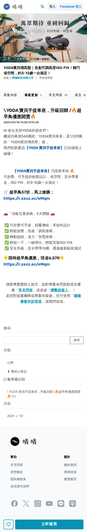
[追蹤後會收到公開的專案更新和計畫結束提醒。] (8, 524)
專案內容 (10, 95)
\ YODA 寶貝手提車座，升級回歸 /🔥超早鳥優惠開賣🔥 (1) (44, 393)
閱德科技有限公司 (23, 77)
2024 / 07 (15, 416)
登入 (52, 6)
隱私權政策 (18, 479)
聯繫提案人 (59, 290)
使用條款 (16, 472)
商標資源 (70, 472)
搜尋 (7, 328)
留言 (80, 95)
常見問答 (58, 95)
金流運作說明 (19, 486)
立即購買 (49, 524)
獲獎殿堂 (70, 479)
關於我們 (70, 465)
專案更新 (33, 95)
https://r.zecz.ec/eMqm (27, 198)
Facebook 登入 (71, 6)
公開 (10, 362)
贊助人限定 (17, 371)
